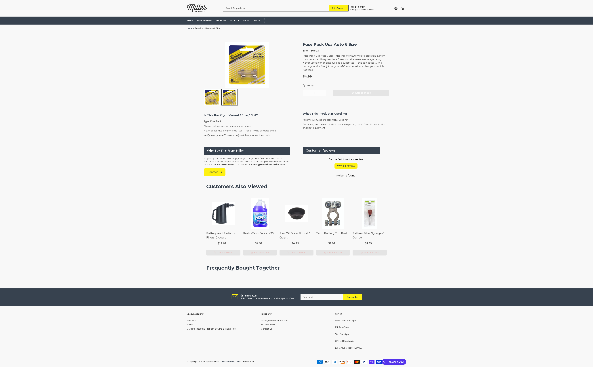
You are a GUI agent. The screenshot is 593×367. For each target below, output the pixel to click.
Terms (238, 362)
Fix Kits (234, 20)
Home (190, 20)
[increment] (323, 93)
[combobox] (286, 8)
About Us (221, 20)
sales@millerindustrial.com (274, 320)
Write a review (346, 165)
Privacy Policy (227, 362)
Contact (257, 20)
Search (340, 8)
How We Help (204, 20)
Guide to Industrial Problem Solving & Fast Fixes (211, 328)
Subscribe (352, 297)
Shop (246, 20)
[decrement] (306, 93)
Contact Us (266, 328)
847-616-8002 (268, 324)
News (190, 324)
